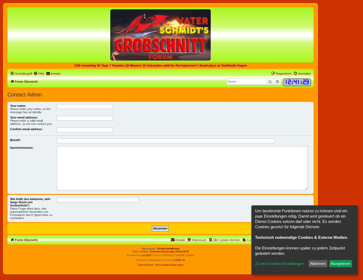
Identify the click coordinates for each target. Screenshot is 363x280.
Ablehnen (318, 263)
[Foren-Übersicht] (160, 34)
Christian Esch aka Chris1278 (169, 251)
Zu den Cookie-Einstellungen (279, 263)
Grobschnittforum (168, 248)
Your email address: (24, 117)
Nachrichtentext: (21, 147)
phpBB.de (179, 259)
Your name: (18, 105)
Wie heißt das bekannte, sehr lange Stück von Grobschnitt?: (30, 202)
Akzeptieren (341, 263)
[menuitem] (38, 73)
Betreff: (15, 140)
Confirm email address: (26, 129)
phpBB (146, 255)
